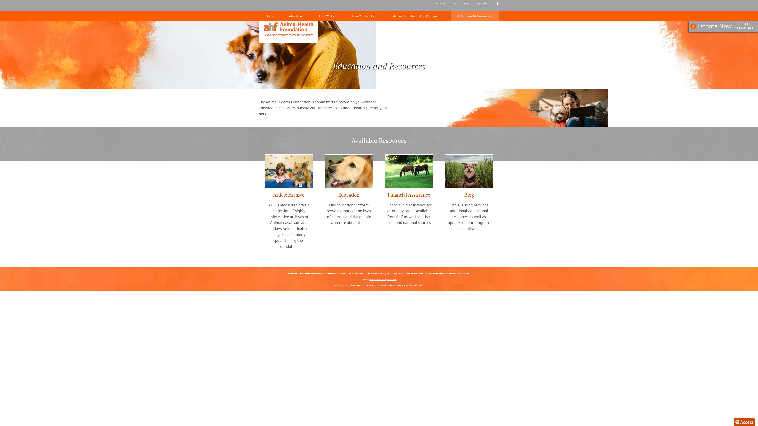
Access (746, 422)
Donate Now (725, 26)
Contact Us (481, 3)
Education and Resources (475, 16)
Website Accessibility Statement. (383, 279)
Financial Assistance (446, 3)
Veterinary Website (395, 285)
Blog (466, 3)
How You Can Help (365, 16)
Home (270, 16)
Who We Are (296, 16)
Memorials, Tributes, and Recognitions (418, 16)
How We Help (328, 16)
